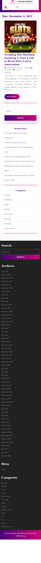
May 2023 (4, 375)
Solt (2, 520)
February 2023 (6, 385)
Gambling (8, 200)
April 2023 (4, 378)
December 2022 (6, 392)
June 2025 (5, 298)
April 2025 (4, 301)
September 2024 (7, 321)
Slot (2, 516)
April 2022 (4, 419)
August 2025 (5, 291)
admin (26, 68)
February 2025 (6, 305)
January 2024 (6, 348)
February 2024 (6, 345)
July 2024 (4, 328)
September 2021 (7, 442)
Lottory (3, 506)
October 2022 (6, 399)
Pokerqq (7, 219)
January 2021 (6, 456)
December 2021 (6, 432)
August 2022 (5, 405)
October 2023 (6, 358)
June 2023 (5, 372)
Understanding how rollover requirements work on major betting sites (18, 147)
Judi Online (8, 214)
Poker (6, 204)
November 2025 (6, 281)
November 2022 (6, 395)
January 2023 (6, 389)
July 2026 (4, 271)
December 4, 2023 (13, 68)
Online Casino (6, 510)
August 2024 (5, 325)
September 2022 (7, 402)
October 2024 (6, 318)
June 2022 (5, 412)
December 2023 (6, 352)
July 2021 (4, 449)
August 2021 (5, 446)
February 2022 (6, 425)
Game (3, 503)
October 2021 (6, 439)
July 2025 (4, 295)
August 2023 (5, 365)
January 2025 (6, 308)
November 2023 (6, 355)
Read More (13, 97)
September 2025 (7, 288)
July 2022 (4, 409)
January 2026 (6, 274)
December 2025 (6, 278)
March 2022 (5, 422)
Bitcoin (3, 490)
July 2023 (4, 368)
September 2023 (7, 362)
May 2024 (4, 335)
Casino (7, 195)
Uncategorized (6, 526)
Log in (3, 469)
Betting (7, 209)
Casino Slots (9, 228)
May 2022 (4, 415)
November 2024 (6, 315)
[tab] (5, 7)
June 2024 (5, 331)
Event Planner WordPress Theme (19, 533)
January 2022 (6, 429)
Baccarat (4, 483)
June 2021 (5, 452)
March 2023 (5, 382)
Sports (3, 523)
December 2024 (6, 311)
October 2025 (6, 285)
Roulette (7, 223)
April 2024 (4, 338)
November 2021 (6, 435)
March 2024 (5, 342)
